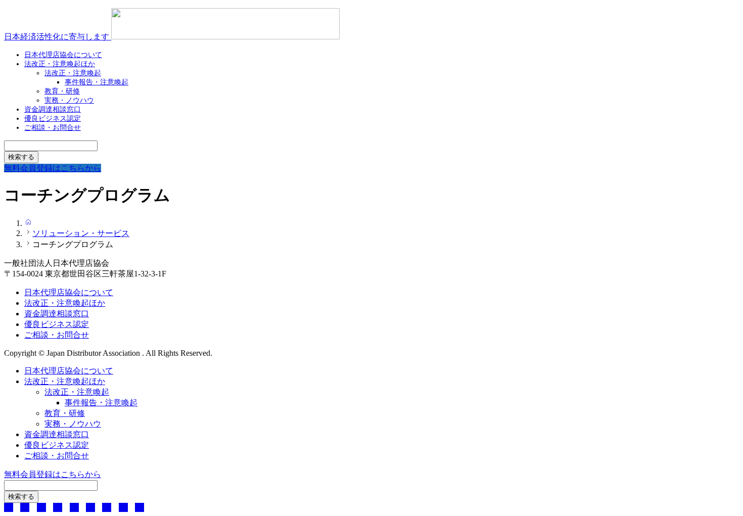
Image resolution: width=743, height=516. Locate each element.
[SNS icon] (8, 507)
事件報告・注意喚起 (96, 82)
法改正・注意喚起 (76, 392)
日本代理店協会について (68, 292)
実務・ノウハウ (72, 423)
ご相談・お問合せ (52, 127)
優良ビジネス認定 (56, 324)
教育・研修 (64, 413)
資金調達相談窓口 (56, 313)
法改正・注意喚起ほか (59, 64)
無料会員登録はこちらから (52, 474)
